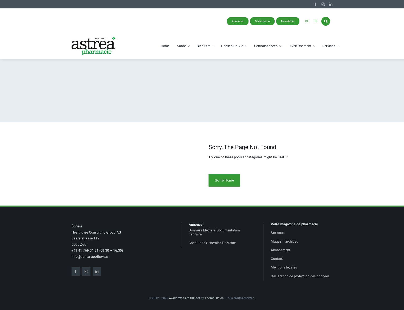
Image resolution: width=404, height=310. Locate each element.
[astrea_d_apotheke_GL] (94, 38)
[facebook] (315, 4)
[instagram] (323, 4)
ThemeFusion (214, 298)
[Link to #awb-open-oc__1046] (325, 21)
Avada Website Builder (184, 298)
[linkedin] (330, 4)
